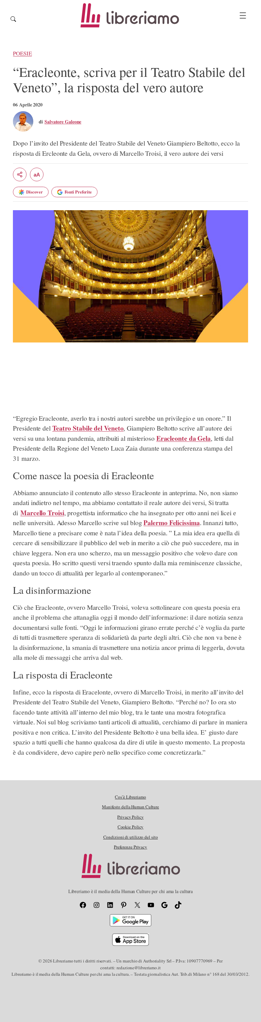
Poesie (22, 53)
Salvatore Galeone (63, 121)
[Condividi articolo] (20, 174)
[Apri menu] (243, 15)
